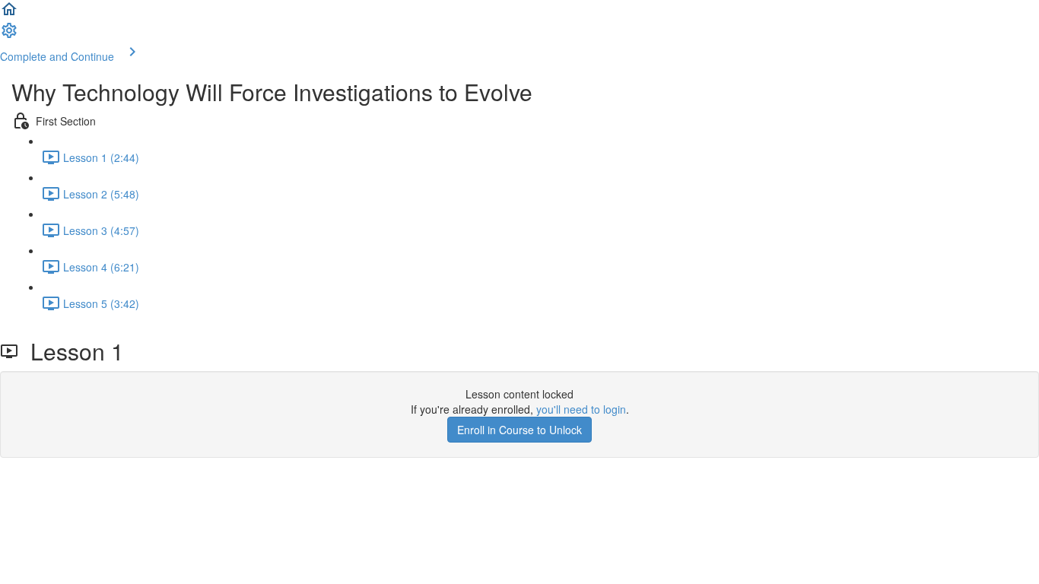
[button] (9, 13)
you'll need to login (581, 409)
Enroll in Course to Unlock (519, 429)
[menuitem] (9, 35)
